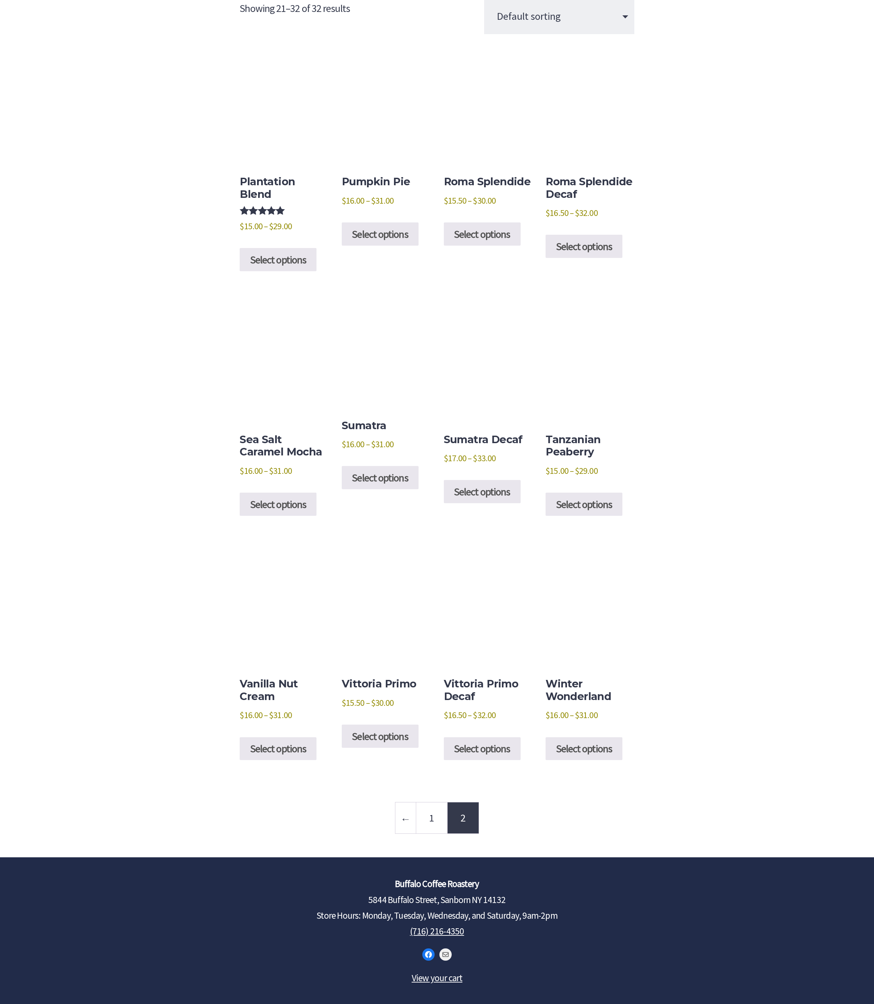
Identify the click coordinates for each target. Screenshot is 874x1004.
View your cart (437, 978)
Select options (278, 259)
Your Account (772, 32)
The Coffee (122, 15)
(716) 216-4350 (437, 931)
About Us (52, 15)
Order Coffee (687, 32)
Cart (834, 32)
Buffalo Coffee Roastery (437, 24)
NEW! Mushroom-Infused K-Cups (131, 47)
